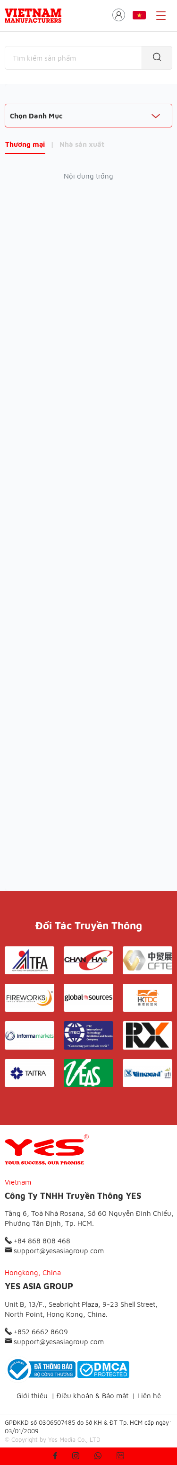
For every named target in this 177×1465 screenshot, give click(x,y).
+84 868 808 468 (41, 1241)
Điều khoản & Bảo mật (92, 1396)
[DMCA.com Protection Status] (103, 1369)
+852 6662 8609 (40, 1332)
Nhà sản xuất (81, 144)
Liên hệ (149, 1396)
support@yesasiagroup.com (58, 1251)
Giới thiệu (32, 1396)
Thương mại (25, 144)
